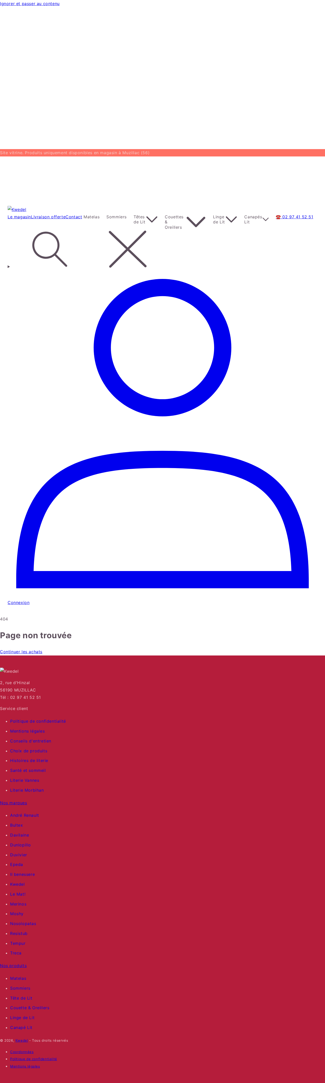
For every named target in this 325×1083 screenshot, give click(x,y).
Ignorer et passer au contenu (30, 3)
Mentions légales (27, 731)
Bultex (16, 825)
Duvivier (18, 854)
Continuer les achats (21, 651)
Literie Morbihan (27, 790)
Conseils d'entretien (30, 740)
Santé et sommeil (28, 770)
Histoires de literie (29, 760)
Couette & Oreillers (29, 1007)
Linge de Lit (22, 1017)
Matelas (18, 978)
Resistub (19, 933)
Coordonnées (22, 1052)
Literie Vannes (24, 780)
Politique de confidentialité (38, 721)
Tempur (18, 943)
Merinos (18, 904)
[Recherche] (162, 250)
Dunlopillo (20, 844)
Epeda (16, 864)
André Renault (24, 815)
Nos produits (13, 965)
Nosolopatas (23, 923)
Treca (16, 952)
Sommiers (20, 988)
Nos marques (13, 802)
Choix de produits (28, 750)
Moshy (17, 913)
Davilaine (19, 835)
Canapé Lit (21, 1027)
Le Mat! (17, 894)
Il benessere (22, 874)
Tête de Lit (21, 998)
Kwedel (17, 884)
